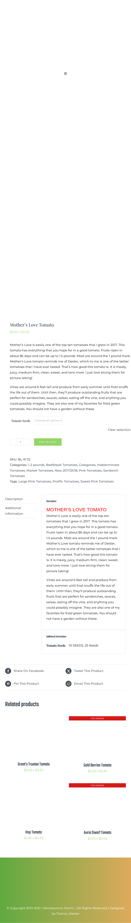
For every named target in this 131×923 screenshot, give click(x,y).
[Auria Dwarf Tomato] (97, 786)
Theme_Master (67, 913)
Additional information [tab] (14, 510)
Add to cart (48, 442)
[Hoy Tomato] (33, 786)
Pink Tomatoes (90, 470)
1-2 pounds (36, 465)
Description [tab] (14, 499)
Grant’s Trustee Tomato (34, 764)
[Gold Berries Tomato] (97, 719)
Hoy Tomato (33, 832)
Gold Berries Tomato (97, 765)
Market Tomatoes (39, 470)
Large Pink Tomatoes (34, 481)
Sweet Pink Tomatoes (97, 481)
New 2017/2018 (66, 470)
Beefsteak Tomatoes (61, 465)
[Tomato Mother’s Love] (65, 202)
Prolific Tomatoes (66, 481)
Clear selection (119, 430)
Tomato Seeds (20, 421)
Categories (87, 465)
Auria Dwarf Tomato (97, 832)
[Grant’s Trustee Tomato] (33, 719)
